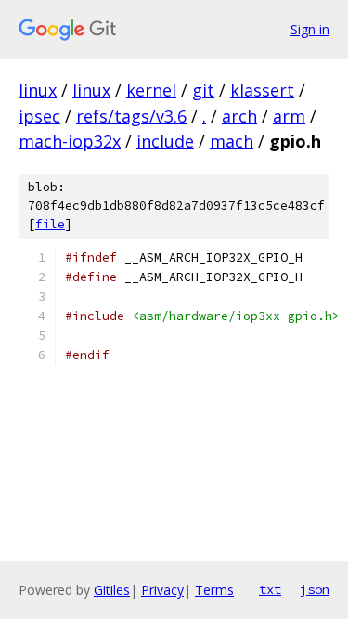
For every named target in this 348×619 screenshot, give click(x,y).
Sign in (309, 29)
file (50, 224)
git (203, 90)
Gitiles (112, 590)
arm (289, 116)
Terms (214, 590)
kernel (151, 90)
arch (239, 116)
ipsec (39, 116)
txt (270, 589)
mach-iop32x (70, 141)
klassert (262, 90)
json (314, 589)
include (165, 141)
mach (231, 141)
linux (38, 90)
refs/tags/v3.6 (131, 116)
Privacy (162, 590)
